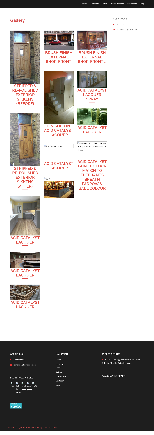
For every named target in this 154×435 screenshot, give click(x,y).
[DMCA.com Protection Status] (16, 405)
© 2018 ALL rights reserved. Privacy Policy (25, 427)
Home (84, 4)
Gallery (105, 4)
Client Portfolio (117, 4)
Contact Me (132, 4)
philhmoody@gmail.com (127, 29)
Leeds (58, 367)
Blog (142, 4)
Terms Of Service (50, 427)
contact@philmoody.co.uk (24, 365)
